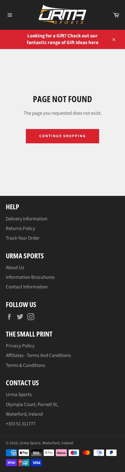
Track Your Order (23, 238)
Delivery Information (26, 218)
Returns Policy (20, 228)
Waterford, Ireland (57, 443)
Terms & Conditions (25, 365)
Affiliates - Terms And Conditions (38, 355)
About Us (15, 267)
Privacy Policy (20, 345)
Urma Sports (30, 443)
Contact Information (27, 286)
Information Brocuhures (30, 277)
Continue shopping (62, 136)
